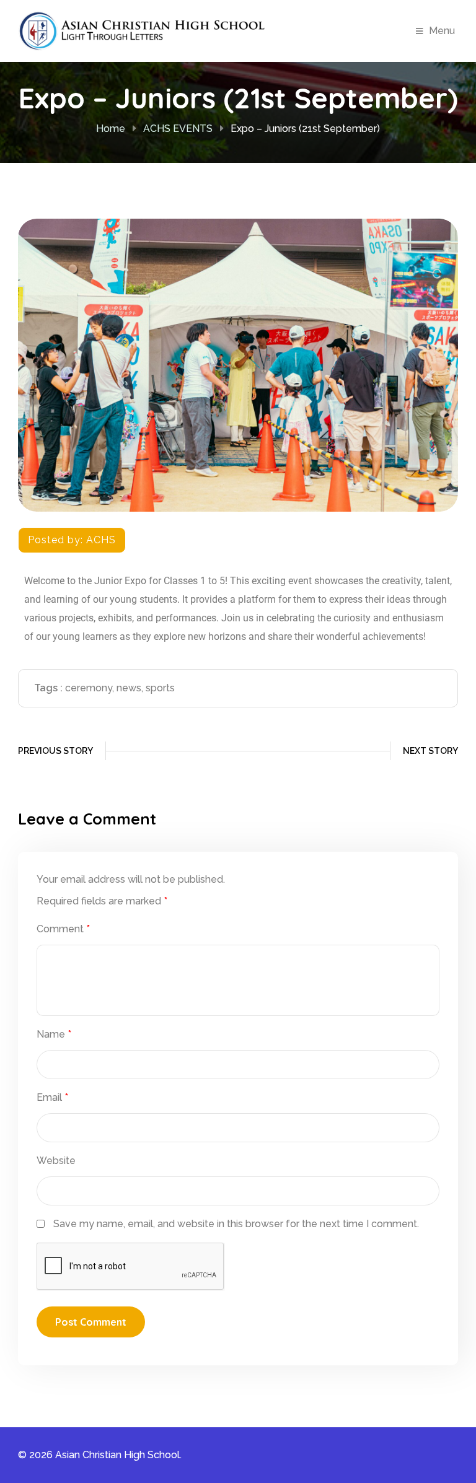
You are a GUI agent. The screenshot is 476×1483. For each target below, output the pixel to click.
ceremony (88, 688)
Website (56, 1160)
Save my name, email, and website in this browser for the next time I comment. (236, 1224)
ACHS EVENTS (178, 128)
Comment (63, 929)
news (129, 688)
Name (54, 1034)
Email (52, 1097)
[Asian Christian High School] (142, 30)
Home (110, 128)
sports (160, 688)
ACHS (101, 540)
